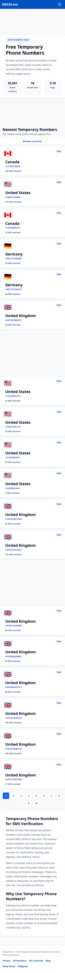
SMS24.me (10, 4)
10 (36, 803)
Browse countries (32, 141)
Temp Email (9, 966)
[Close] (59, 956)
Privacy (6, 960)
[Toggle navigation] (59, 4)
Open (19, 966)
